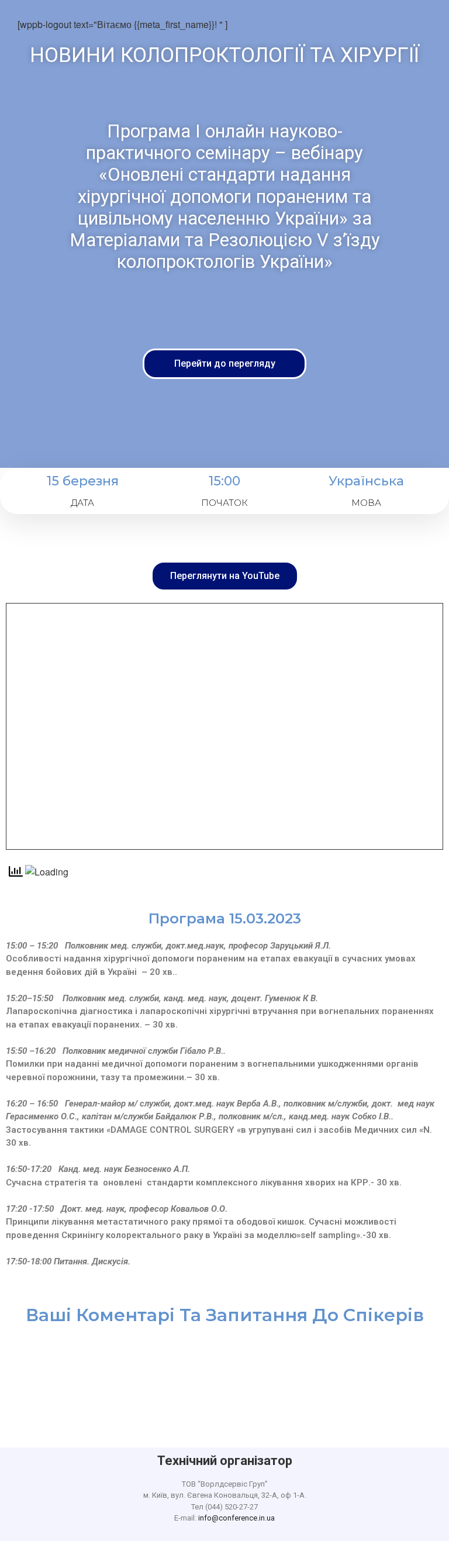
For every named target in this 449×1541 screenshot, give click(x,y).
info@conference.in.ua (236, 1518)
